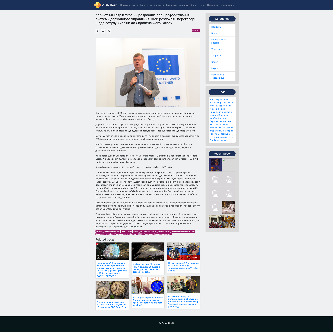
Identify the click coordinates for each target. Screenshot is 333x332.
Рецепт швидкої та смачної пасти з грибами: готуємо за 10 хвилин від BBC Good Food (112, 304)
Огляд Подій (109, 4)
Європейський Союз (220, 121)
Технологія (216, 49)
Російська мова (218, 140)
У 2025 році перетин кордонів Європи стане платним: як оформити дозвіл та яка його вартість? (148, 301)
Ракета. (213, 134)
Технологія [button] (171, 5)
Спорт (214, 62)
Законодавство (164, 231)
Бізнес (214, 33)
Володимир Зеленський (222, 102)
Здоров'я (216, 55)
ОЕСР (140, 234)
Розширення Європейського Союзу (157, 234)
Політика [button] (125, 5)
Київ (226, 99)
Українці (214, 105)
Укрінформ (221, 137)
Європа (222, 118)
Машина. (221, 130)
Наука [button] (202, 5)
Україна (219, 99)
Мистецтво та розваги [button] (152, 5)
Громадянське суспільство (125, 234)
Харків (230, 130)
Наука (214, 68)
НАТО (230, 137)
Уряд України (126, 231)
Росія (212, 99)
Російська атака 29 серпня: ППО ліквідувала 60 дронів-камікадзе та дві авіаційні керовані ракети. (147, 268)
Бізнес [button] (135, 5)
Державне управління (104, 234)
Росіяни (222, 108)
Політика (216, 27)
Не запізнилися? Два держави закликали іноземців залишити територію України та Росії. (183, 267)
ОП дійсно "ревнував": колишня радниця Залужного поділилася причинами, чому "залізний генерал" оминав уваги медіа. (183, 301)
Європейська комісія (148, 231)
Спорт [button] (193, 5)
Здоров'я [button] (183, 5)
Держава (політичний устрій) (183, 231)
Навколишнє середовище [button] (220, 5)
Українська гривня (219, 124)
